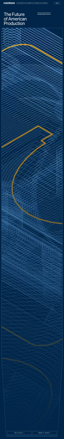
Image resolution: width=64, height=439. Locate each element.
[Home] (9, 3)
